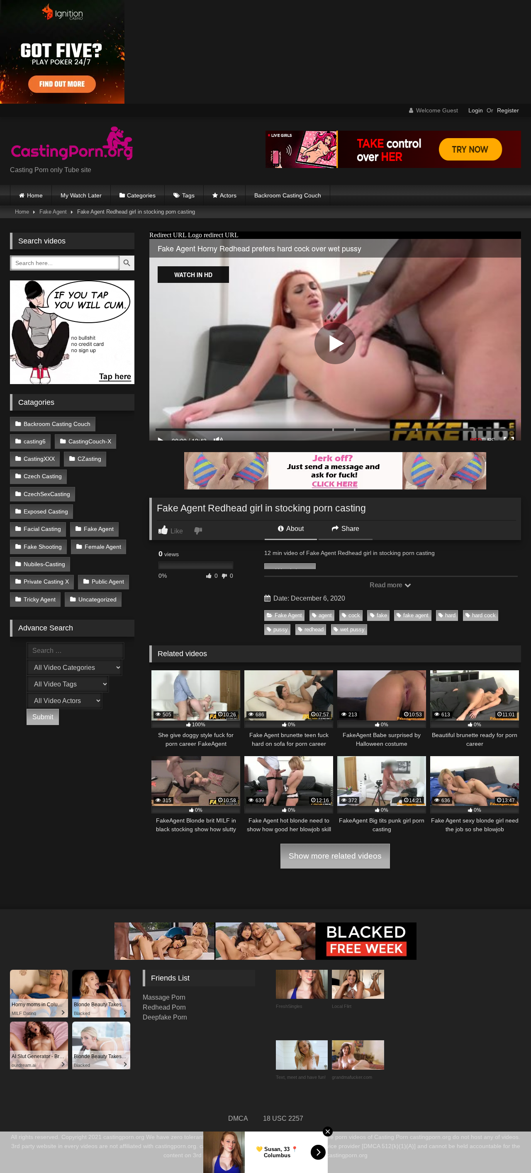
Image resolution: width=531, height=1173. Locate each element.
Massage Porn (164, 997)
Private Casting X (46, 581)
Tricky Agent (40, 599)
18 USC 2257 (283, 1118)
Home (35, 195)
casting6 (35, 441)
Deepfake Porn (165, 1017)
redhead (314, 629)
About (294, 528)
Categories (141, 195)
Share (349, 528)
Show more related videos (335, 856)
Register (508, 110)
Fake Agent (53, 212)
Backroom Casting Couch (287, 195)
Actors (228, 195)
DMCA (238, 1118)
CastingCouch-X (89, 441)
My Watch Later (81, 195)
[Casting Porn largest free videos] (72, 144)
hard (450, 615)
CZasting (89, 458)
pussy (280, 629)
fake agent (416, 615)
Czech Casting (43, 476)
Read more (387, 585)
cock (354, 615)
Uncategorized (97, 599)
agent (325, 615)
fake (382, 615)
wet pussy (352, 629)
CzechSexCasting (47, 494)
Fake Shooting (43, 546)
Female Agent (103, 546)
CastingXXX (39, 458)
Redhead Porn (164, 1007)
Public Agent (108, 581)
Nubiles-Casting (44, 564)
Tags (188, 195)
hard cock (484, 615)
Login (475, 110)
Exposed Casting (46, 511)
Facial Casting (42, 529)
